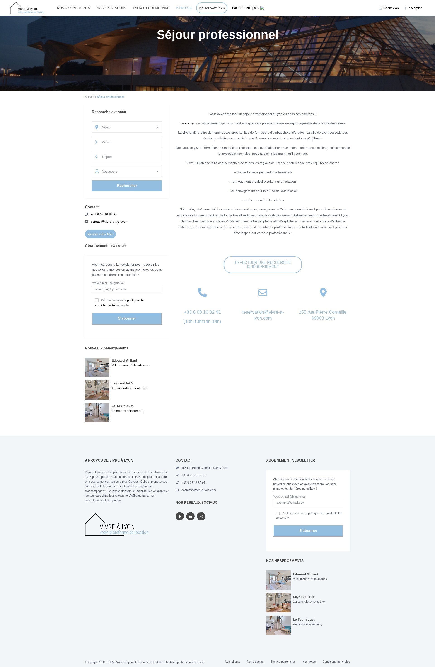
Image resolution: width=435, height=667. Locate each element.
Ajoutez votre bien (212, 8)
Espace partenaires (283, 661)
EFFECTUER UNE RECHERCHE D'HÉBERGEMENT (263, 265)
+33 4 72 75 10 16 (193, 475)
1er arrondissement (126, 388)
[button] (252, 7)
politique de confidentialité (325, 513)
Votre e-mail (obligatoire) (108, 283)
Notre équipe (255, 661)
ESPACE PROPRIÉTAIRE (151, 8)
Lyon (145, 388)
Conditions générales (336, 661)
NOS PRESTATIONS (111, 8)
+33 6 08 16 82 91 (202, 312)
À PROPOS (184, 8)
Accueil (89, 96)
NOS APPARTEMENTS (73, 8)
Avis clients (232, 661)
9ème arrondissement (127, 411)
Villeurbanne (121, 365)
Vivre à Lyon (188, 123)
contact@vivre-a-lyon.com (109, 221)
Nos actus (309, 661)
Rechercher (127, 186)
